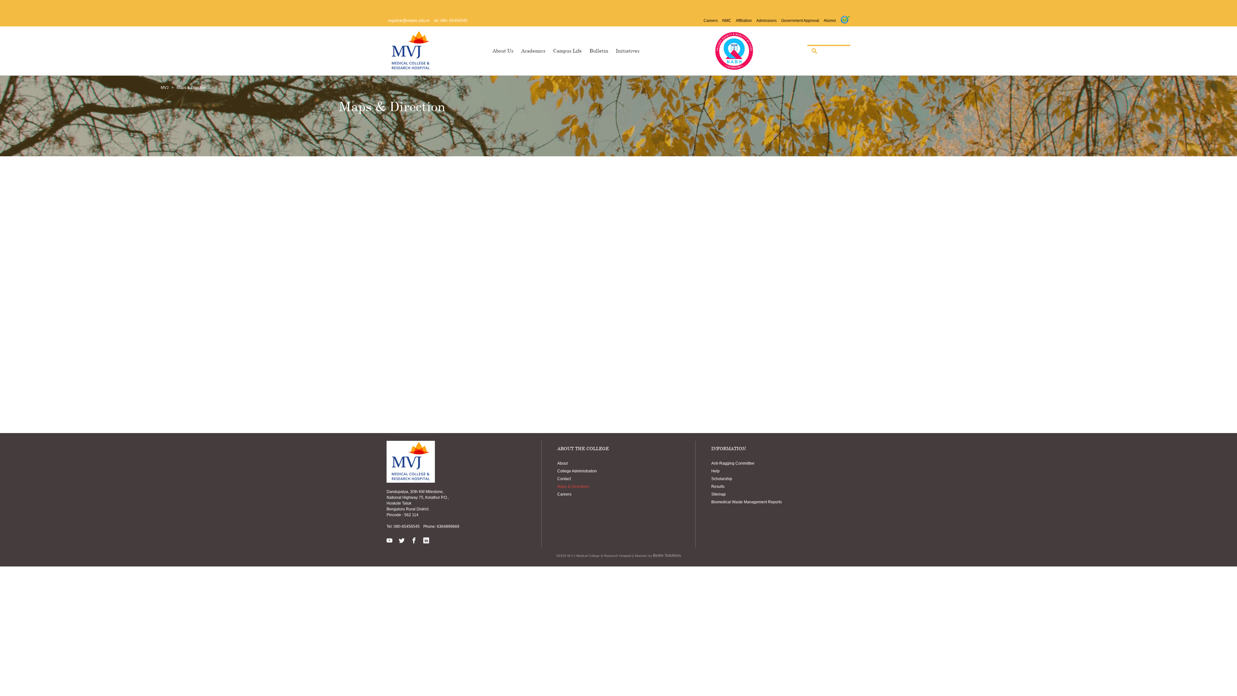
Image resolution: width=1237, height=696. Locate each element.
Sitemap (718, 494)
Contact (564, 479)
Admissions (766, 20)
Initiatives (627, 50)
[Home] (411, 50)
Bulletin (599, 50)
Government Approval (800, 20)
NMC (726, 20)
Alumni (830, 20)
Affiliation (744, 20)
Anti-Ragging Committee (732, 463)
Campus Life (567, 50)
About (562, 463)
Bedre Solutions (667, 555)
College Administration (577, 471)
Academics (533, 50)
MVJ (164, 87)
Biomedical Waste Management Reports (746, 502)
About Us (503, 50)
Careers (711, 20)
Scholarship (721, 479)
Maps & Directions (573, 486)
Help (715, 471)
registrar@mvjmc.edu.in (409, 20)
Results (717, 486)
